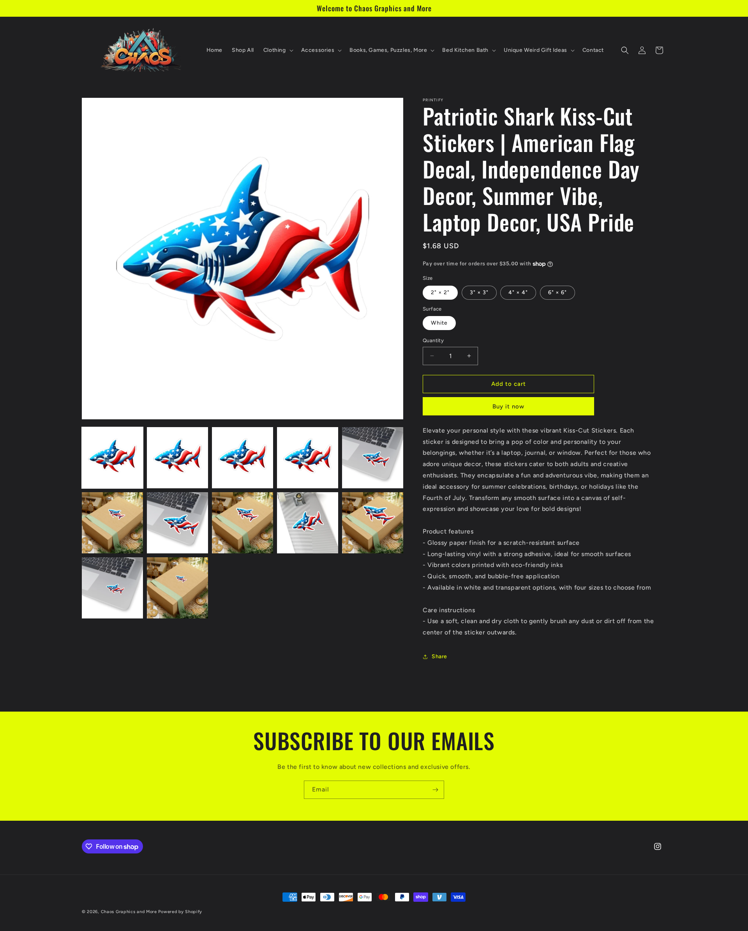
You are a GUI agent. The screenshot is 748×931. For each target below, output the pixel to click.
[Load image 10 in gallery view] (372, 522)
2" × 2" (440, 292)
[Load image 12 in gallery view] (177, 587)
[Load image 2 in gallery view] (177, 457)
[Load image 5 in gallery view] (372, 457)
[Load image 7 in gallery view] (177, 522)
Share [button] (439, 656)
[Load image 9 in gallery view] (307, 522)
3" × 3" (479, 292)
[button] (277, 50)
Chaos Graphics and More (129, 911)
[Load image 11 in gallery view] (112, 587)
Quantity (433, 340)
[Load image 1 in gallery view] (112, 457)
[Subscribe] (435, 790)
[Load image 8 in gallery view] (242, 522)
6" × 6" (557, 292)
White (439, 323)
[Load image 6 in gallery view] (112, 522)
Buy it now (508, 406)
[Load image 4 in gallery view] (307, 457)
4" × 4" (518, 292)
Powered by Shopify (180, 911)
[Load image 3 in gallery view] (242, 457)
